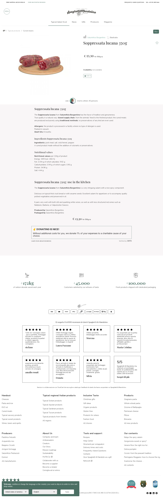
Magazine (108, 22)
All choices (87, 423)
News (74, 22)
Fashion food (88, 419)
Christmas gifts (89, 399)
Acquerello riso (8, 441)
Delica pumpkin (130, 449)
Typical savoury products (12, 415)
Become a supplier (50, 464)
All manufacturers (9, 461)
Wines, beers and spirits (11, 423)
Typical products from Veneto (54, 416)
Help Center (88, 441)
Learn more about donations (41, 241)
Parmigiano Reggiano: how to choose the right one (142, 457)
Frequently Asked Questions (94, 451)
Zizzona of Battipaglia (132, 407)
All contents (129, 465)
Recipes (86, 437)
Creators (46, 443)
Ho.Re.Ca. (47, 457)
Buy (156, 31)
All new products (131, 423)
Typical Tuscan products (52, 412)
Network (87, 461)
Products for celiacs (91, 415)
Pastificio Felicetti (9, 437)
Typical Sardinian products (53, 408)
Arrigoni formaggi (9, 449)
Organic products (90, 407)
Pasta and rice (7, 403)
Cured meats (7, 411)
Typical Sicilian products (52, 401)
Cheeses (5, 399)
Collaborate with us (50, 460)
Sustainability (48, 453)
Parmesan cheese (131, 411)
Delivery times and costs (93, 447)
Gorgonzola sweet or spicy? (135, 441)
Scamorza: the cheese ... (133, 461)
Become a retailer (50, 467)
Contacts (86, 454)
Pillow (126, 415)
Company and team (50, 437)
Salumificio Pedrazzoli (10, 453)
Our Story (46, 446)
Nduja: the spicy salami (133, 437)
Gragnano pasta (130, 399)
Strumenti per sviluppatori (93, 444)
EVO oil (5, 407)
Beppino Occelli (8, 445)
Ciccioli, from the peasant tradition (137, 453)
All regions (47, 420)
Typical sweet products (11, 419)
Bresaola (127, 419)
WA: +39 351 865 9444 (152, 2)
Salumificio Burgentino (96, 37)
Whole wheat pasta (132, 403)
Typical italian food (59, 22)
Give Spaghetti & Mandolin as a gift (97, 457)
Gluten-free (88, 411)
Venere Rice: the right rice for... (136, 445)
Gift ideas (87, 403)
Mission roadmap (49, 450)
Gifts (83, 22)
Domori (5, 457)
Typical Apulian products (52, 405)
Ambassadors (48, 440)
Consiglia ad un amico (51, 470)
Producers (95, 22)
